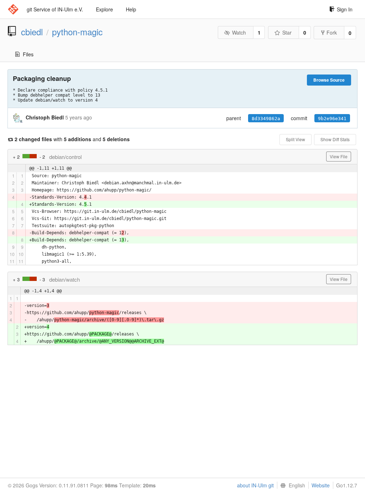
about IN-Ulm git (255, 485)
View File (339, 156)
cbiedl (32, 32)
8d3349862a (266, 118)
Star (287, 32)
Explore (104, 9)
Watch (239, 32)
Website (321, 485)
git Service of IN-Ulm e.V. (55, 9)
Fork (332, 32)
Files (28, 54)
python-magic (77, 32)
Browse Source (329, 80)
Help (131, 9)
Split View (295, 139)
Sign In (345, 9)
